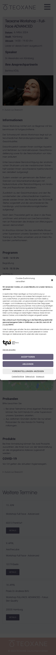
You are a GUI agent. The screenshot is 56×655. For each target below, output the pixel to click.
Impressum (40, 376)
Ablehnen (28, 364)
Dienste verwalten (9, 350)
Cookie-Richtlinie (18, 376)
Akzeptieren (28, 357)
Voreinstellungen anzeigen (28, 371)
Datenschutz (30, 376)
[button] (52, 280)
